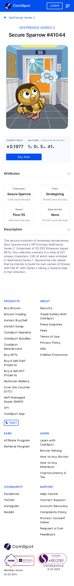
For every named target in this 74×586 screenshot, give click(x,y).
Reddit (9, 512)
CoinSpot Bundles (17, 339)
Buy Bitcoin (12, 308)
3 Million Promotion (54, 355)
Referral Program (17, 447)
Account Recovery (54, 506)
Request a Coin (51, 528)
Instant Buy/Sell (15, 320)
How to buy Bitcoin (54, 457)
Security (46, 308)
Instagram (11, 506)
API (6, 408)
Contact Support (53, 500)
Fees (43, 331)
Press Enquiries (51, 324)
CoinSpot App (14, 414)
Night (12, 423)
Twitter (9, 500)
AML (43, 349)
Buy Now (24, 157)
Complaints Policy (53, 512)
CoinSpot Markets (17, 332)
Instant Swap (14, 326)
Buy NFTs (10, 355)
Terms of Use (50, 337)
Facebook (11, 494)
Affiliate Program (17, 440)
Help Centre (49, 494)
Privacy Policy (50, 343)
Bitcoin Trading (15, 314)
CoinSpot (21, 5)
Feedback (47, 534)
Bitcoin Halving (51, 451)
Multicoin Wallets (16, 381)
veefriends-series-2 (37, 28)
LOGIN (54, 6)
